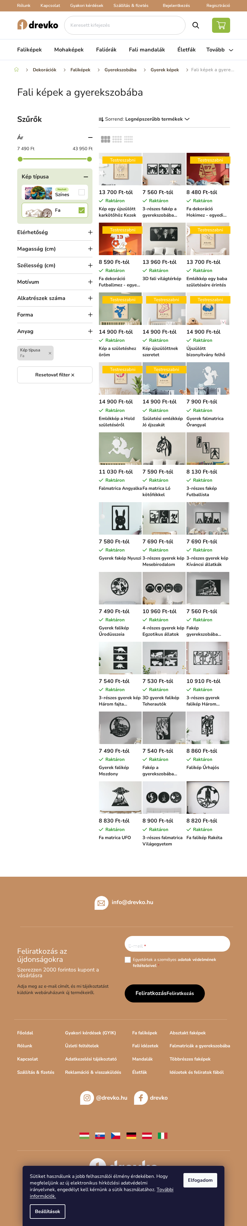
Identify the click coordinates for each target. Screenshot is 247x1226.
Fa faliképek (144, 1033)
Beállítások (47, 1211)
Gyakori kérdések (86, 5)
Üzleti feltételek (82, 1046)
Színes (55, 192)
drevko (159, 1098)
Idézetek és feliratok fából (197, 1072)
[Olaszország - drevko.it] (162, 1135)
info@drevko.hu (132, 902)
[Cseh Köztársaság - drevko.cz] (115, 1135)
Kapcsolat (50, 5)
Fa (55, 210)
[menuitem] (29, 49)
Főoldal (25, 1033)
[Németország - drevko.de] (131, 1135)
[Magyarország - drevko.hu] (84, 1135)
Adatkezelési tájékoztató (91, 1059)
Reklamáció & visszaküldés (93, 1072)
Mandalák (142, 1059)
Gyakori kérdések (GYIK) (90, 1033)
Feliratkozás (180, 993)
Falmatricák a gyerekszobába (200, 1046)
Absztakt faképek (188, 1033)
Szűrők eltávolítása (54, 374)
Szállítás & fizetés (131, 5)
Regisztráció (218, 5)
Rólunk (23, 5)
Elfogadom (200, 1180)
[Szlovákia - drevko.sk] (100, 1135)
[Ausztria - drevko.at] (147, 1135)
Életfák (139, 1072)
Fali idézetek (145, 1046)
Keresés (196, 25)
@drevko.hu (111, 1098)
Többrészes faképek (190, 1059)
